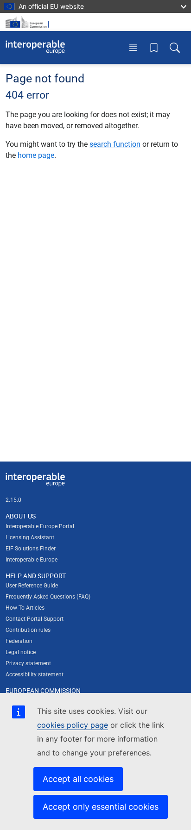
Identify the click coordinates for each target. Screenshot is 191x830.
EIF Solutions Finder (31, 548)
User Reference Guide (32, 585)
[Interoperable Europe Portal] (35, 47)
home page (36, 155)
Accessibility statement (35, 674)
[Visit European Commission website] (29, 22)
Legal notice (21, 652)
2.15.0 (13, 500)
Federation (19, 641)
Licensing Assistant (30, 537)
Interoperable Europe (31, 559)
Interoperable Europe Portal (40, 526)
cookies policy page (72, 725)
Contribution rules (28, 630)
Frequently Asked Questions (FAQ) (48, 596)
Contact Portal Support (35, 619)
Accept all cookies (78, 779)
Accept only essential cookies (101, 806)
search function (114, 144)
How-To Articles (25, 608)
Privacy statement (28, 663)
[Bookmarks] (154, 47)
